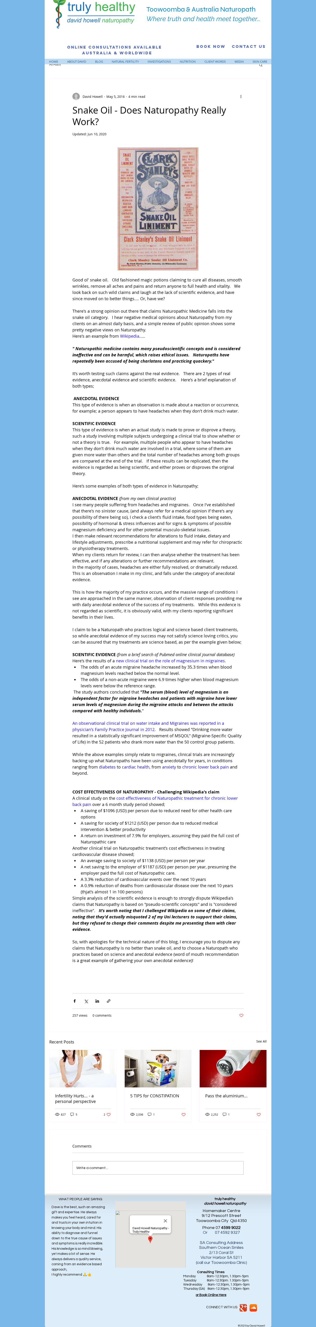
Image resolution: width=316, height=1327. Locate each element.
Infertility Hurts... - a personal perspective (75, 1098)
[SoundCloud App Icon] (253, 1308)
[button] (261, 65)
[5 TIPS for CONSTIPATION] (158, 1068)
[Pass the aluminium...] (233, 1068)
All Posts (55, 64)
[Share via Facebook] (74, 1001)
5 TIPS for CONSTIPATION (154, 1096)
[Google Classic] (243, 1308)
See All (261, 1041)
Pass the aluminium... (226, 1096)
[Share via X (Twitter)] (86, 1001)
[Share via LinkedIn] (97, 1001)
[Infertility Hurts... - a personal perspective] (83, 1068)
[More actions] (241, 96)
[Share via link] (108, 1001)
